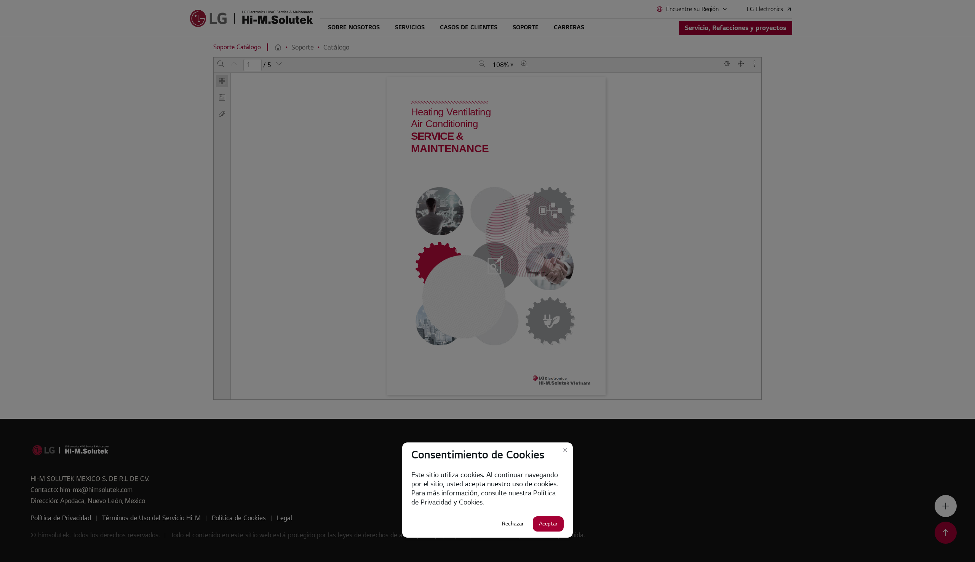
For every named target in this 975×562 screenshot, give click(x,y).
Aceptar (548, 524)
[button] (565, 450)
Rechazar (513, 524)
